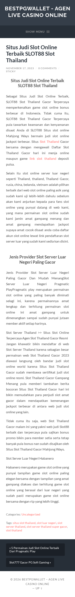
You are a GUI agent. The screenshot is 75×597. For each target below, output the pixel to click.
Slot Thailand (49, 141)
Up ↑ (39, 588)
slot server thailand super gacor (47, 526)
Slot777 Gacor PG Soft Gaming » (30, 562)
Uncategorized (30, 514)
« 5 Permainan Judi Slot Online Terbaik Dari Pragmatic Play (34, 549)
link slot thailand (43, 158)
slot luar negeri (46, 523)
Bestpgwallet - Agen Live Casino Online (37, 11)
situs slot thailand (24, 523)
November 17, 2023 (20, 68)
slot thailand (14, 530)
